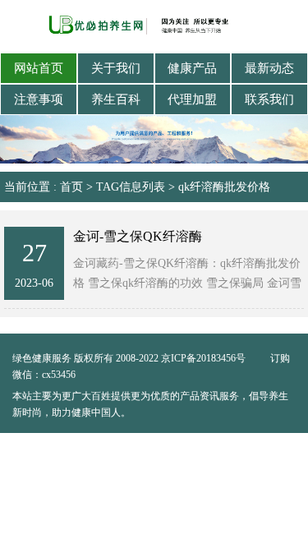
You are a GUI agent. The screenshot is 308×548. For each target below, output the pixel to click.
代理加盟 (192, 99)
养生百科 (115, 99)
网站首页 (38, 68)
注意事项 (38, 99)
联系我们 (269, 99)
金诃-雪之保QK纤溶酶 (137, 236)
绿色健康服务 (41, 358)
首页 (71, 187)
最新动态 (269, 68)
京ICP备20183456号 (204, 358)
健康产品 (192, 68)
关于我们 (115, 68)
